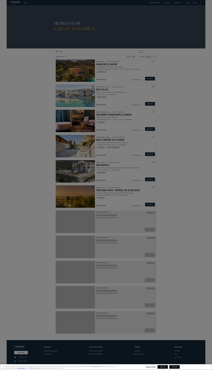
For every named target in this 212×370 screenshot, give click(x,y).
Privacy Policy (21, 368)
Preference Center (151, 367)
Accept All (174, 367)
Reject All (162, 367)
